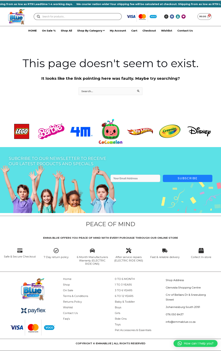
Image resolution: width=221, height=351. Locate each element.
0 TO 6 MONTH (125, 279)
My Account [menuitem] (118, 30)
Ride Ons (121, 318)
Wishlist (68, 307)
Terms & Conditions (75, 296)
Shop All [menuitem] (66, 30)
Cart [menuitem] (134, 30)
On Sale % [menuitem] (49, 30)
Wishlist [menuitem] (166, 30)
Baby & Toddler (125, 301)
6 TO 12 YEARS (124, 296)
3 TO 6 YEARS (123, 290)
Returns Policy (72, 301)
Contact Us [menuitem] (185, 30)
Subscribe (188, 178)
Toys (118, 324)
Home (67, 279)
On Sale (68, 290)
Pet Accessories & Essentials (133, 330)
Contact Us (70, 313)
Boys (118, 307)
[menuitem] (90, 30)
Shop (66, 284)
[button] (196, 343)
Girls (117, 313)
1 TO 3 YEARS (123, 284)
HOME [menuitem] (32, 30)
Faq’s (66, 318)
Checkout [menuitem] (149, 30)
